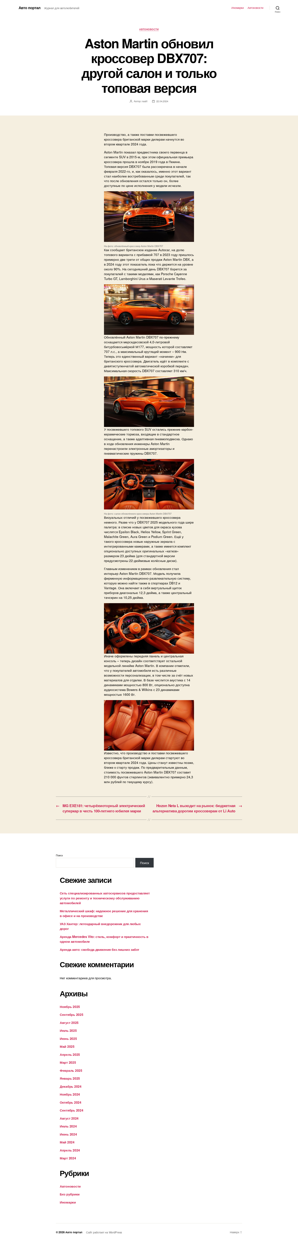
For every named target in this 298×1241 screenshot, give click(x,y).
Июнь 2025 (68, 1038)
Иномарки (237, 7)
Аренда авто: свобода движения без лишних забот (99, 949)
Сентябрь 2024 (71, 1110)
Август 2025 (69, 1022)
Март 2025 (68, 1062)
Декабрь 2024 (70, 1086)
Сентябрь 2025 (71, 1014)
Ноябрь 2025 (70, 1006)
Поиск (59, 855)
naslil (144, 101)
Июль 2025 (68, 1030)
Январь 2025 (70, 1078)
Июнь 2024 (68, 1134)
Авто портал (29, 7)
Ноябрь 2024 (70, 1094)
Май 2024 (67, 1142)
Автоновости (255, 7)
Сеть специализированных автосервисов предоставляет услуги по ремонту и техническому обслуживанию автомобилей (105, 898)
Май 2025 (67, 1046)
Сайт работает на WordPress (104, 1232)
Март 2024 (68, 1158)
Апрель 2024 (70, 1150)
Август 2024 (69, 1118)
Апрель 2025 (70, 1054)
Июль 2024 (68, 1126)
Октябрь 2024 (70, 1102)
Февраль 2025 (71, 1070)
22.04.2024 (162, 101)
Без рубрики (70, 1194)
